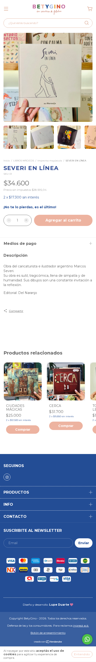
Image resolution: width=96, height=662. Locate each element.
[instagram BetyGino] (6, 477)
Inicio (6, 160)
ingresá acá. (81, 625)
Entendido (82, 654)
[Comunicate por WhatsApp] (87, 639)
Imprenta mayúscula (50, 160)
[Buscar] (86, 23)
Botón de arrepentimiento (48, 633)
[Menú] (6, 9)
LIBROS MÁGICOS (23, 160)
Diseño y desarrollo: (46, 604)
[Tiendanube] (48, 642)
